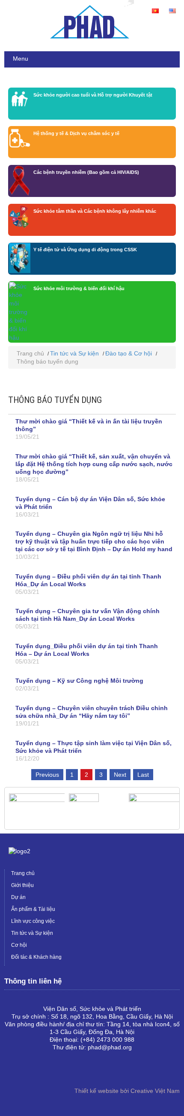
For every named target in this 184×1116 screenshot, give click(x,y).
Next (120, 774)
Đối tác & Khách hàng (36, 957)
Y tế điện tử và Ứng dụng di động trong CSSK (85, 249)
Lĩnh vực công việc (33, 921)
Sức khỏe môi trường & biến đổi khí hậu (79, 288)
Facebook (11, 1070)
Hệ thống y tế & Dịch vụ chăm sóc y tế (76, 133)
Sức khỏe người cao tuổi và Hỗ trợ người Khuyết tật (92, 94)
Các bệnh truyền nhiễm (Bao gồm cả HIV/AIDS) (86, 172)
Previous (47, 774)
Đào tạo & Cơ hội (128, 353)
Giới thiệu (22, 885)
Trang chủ (30, 353)
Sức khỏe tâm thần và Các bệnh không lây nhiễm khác (94, 211)
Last (143, 774)
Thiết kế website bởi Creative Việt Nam (127, 1090)
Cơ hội (19, 945)
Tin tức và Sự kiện (74, 353)
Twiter (38, 1070)
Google (25, 1070)
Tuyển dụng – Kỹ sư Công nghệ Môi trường (79, 680)
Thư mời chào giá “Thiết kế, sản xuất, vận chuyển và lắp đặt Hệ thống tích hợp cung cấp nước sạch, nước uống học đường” (93, 464)
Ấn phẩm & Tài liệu (33, 909)
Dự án (18, 897)
